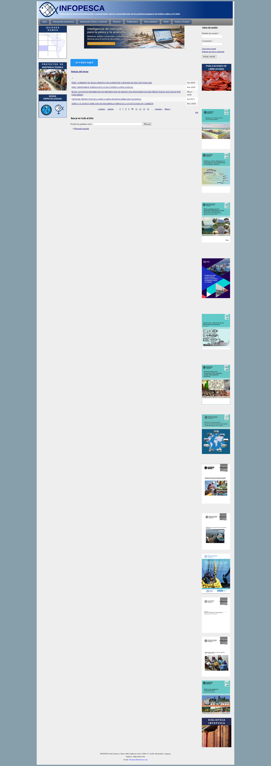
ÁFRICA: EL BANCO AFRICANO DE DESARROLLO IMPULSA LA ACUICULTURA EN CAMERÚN (112, 104)
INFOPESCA (82, 8)
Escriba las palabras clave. (81, 124)
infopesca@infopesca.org (138, 760)
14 (148, 109)
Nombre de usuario (210, 33)
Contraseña (207, 41)
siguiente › (159, 109)
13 (144, 109)
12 (140, 109)
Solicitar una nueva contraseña (213, 52)
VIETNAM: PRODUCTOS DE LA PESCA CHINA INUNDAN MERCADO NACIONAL (106, 99)
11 (136, 109)
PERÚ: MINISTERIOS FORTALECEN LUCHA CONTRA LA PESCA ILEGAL (102, 87)
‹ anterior (110, 109)
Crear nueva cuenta (209, 49)
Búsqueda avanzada (81, 129)
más (196, 112)
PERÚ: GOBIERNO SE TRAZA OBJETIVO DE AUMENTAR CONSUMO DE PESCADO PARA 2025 (112, 83)
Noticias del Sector (79, 71)
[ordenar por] (73, 78)
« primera (101, 109)
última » (167, 109)
